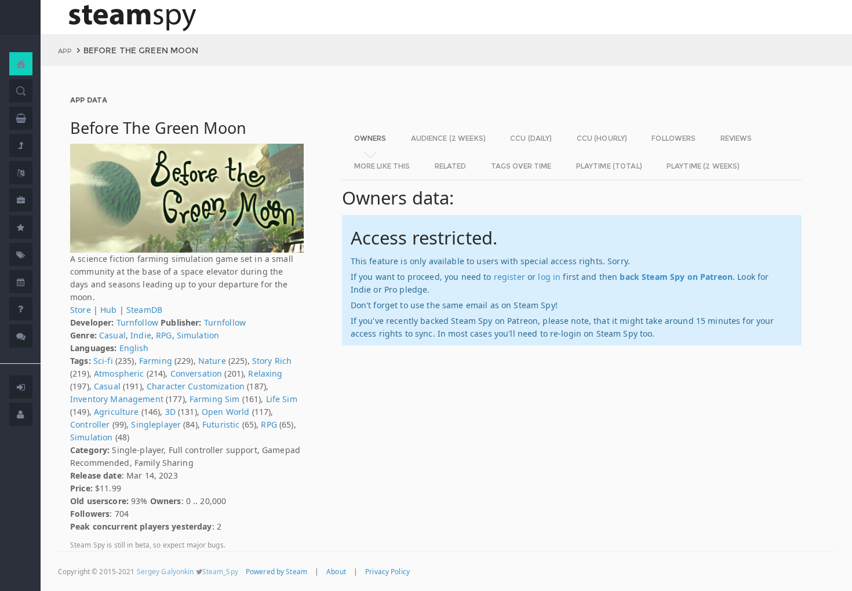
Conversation (196, 373)
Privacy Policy (387, 571)
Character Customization (196, 386)
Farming (155, 360)
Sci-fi (103, 360)
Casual (112, 335)
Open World (225, 411)
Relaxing (265, 373)
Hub (108, 309)
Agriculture (116, 411)
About (336, 571)
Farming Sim (215, 398)
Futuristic (220, 424)
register (509, 276)
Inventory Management (116, 398)
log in (549, 276)
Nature (212, 360)
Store (80, 309)
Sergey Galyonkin (165, 571)
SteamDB (144, 309)
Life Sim (281, 398)
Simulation (198, 335)
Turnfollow (137, 322)
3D (170, 411)
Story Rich (272, 360)
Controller (90, 424)
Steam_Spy (220, 571)
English (134, 347)
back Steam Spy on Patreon (676, 276)
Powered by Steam (276, 571)
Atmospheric (119, 373)
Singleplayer (156, 424)
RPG (164, 335)
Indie (140, 335)
